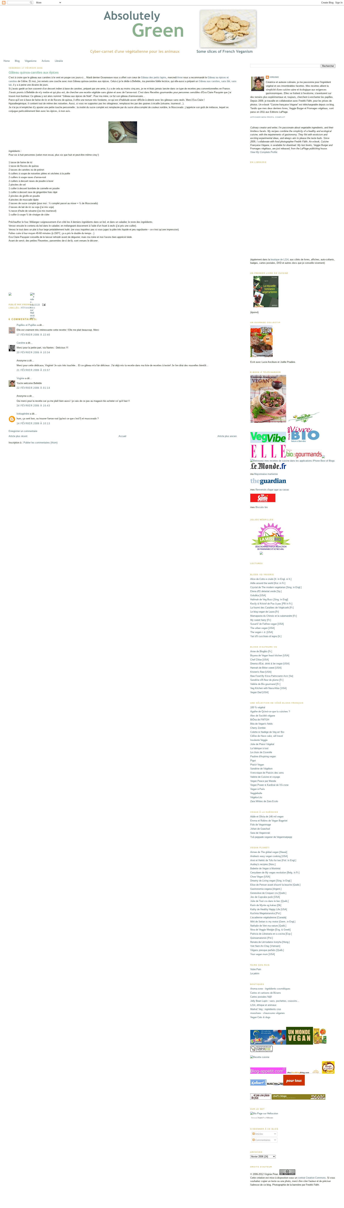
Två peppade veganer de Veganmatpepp (271, 837)
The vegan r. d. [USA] (261, 632)
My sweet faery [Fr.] (260, 620)
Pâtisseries (28, 308)
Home (7, 61)
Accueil (122, 436)
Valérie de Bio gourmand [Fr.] (265, 684)
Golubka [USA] (258, 595)
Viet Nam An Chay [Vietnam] (265, 946)
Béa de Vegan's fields (261, 723)
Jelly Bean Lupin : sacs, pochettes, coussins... (274, 1001)
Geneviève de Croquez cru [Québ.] (268, 893)
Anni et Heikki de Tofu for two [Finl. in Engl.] (273, 860)
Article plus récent (18, 436)
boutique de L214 (279, 259)
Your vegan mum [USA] (262, 954)
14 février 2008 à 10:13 (33, 423)
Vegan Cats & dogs (260, 1017)
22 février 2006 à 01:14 (33, 388)
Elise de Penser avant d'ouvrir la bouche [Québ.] (275, 884)
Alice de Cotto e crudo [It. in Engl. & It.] (271, 579)
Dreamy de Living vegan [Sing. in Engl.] (271, 880)
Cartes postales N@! (261, 996)
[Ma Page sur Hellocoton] (264, 1113)
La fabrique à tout (259, 748)
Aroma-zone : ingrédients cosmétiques (270, 988)
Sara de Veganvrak (260, 833)
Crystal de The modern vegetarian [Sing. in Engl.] (276, 587)
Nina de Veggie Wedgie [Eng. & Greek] (270, 929)
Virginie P (261, 1118)
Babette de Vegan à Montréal (265, 868)
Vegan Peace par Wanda (263, 781)
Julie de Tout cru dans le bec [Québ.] (269, 901)
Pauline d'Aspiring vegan (263, 756)
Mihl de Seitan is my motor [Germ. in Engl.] (272, 921)
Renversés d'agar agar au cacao (272, 489)
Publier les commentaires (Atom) (40, 442)
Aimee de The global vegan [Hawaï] (268, 852)
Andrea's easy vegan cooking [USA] (269, 856)
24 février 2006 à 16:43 (33, 405)
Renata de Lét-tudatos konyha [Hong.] (270, 942)
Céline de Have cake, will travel (266, 736)
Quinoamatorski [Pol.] (261, 938)
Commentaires (262, 1140)
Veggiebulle (256, 793)
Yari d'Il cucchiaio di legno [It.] (265, 636)
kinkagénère (23, 413)
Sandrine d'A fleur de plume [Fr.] (266, 680)
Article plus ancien (227, 436)
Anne (180, 77)
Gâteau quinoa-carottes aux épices (34, 72)
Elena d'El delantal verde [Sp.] (266, 591)
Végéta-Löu (256, 797)
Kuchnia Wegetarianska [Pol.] (265, 913)
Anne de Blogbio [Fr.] (261, 651)
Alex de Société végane (262, 715)
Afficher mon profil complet (267, 117)
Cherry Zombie (258, 728)
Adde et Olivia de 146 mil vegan (266, 816)
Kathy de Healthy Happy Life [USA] (268, 909)
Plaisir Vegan (257, 764)
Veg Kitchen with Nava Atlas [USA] (268, 688)
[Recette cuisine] (259, 1057)
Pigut (253, 760)
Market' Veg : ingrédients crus (265, 1009)
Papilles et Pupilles (27, 325)
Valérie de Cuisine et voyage (265, 777)
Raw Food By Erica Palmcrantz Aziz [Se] (271, 676)
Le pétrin (254, 973)
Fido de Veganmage (260, 824)
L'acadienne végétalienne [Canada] (268, 917)
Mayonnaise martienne (266, 474)
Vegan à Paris (257, 789)
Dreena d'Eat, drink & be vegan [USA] (270, 663)
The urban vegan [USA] (262, 628)
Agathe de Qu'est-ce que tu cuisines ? (270, 711)
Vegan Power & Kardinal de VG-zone (269, 785)
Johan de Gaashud (260, 828)
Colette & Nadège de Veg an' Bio (267, 732)
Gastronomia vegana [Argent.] (265, 889)
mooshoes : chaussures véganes (267, 1013)
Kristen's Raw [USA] (260, 672)
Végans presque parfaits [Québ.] (267, 950)
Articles (259, 1134)
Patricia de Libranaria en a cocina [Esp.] (271, 933)
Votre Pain (255, 969)
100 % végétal (257, 707)
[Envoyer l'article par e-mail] (43, 305)
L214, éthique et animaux (263, 1005)
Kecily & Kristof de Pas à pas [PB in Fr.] (271, 603)
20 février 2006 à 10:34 (33, 352)
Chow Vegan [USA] (260, 876)
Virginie (20, 378)
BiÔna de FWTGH (259, 719)
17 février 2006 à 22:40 (33, 334)
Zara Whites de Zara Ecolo (264, 801)
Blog (17, 61)
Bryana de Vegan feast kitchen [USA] (269, 655)
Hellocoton (269, 1118)
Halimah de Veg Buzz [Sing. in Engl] (269, 599)
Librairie (59, 61)
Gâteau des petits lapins (153, 77)
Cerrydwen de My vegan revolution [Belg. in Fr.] (275, 872)
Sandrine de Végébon (261, 768)
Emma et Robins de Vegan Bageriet (268, 820)
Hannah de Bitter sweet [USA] (265, 667)
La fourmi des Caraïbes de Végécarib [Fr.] (272, 607)
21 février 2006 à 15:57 (33, 370)
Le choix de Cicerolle (261, 752)
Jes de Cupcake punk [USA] (265, 897)
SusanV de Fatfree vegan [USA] (267, 624)
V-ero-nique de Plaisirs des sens (267, 772)
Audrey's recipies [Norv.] (263, 864)
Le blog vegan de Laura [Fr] (264, 611)
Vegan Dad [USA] (259, 692)
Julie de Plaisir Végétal (262, 744)
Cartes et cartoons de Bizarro (265, 992)
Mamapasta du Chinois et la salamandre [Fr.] (273, 616)
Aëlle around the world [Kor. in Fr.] (267, 583)
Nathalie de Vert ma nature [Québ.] (268, 925)
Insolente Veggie (258, 740)
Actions (46, 61)
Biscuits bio (261, 507)
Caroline (21, 342)
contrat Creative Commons (312, 1177)
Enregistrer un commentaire (23, 431)
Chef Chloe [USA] (259, 659)
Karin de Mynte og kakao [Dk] (265, 905)
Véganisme (30, 61)
